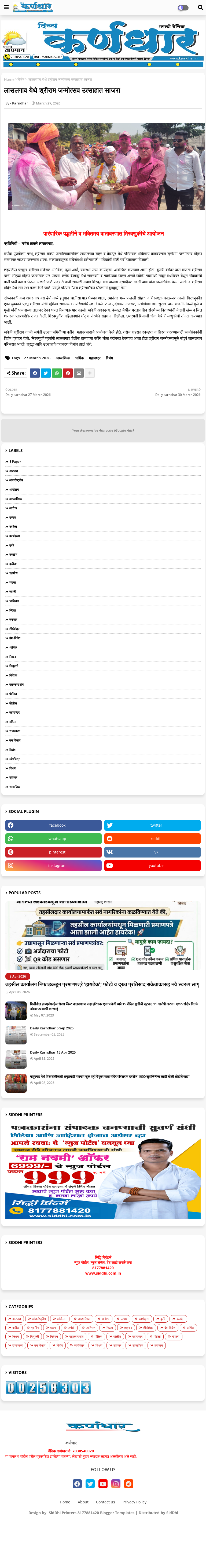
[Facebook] (35, 373)
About (83, 1501)
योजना (175, 1336)
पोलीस (13, 703)
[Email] (79, 373)
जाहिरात (14, 601)
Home (9, 79)
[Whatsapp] (57, 373)
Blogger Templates (117, 1512)
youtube (156, 865)
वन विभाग (14, 740)
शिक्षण (12, 768)
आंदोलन (14, 489)
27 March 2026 (37, 357)
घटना (12, 582)
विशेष (20, 79)
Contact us (105, 1501)
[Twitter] (46, 373)
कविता (13, 526)
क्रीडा (13, 564)
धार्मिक (79, 357)
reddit (156, 838)
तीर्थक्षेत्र (14, 629)
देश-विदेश (14, 638)
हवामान (158, 1345)
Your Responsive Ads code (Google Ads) (103, 430)
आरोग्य (13, 508)
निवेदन (13, 675)
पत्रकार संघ (16, 684)
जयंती (12, 591)
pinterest (57, 852)
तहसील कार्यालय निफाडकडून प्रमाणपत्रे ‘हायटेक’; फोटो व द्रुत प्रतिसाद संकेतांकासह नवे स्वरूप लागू (102, 984)
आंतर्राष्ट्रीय (16, 480)
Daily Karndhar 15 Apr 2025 (53, 1052)
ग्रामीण (13, 573)
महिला (12, 721)
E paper (15, 461)
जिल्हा (12, 610)
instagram (57, 865)
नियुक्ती (13, 666)
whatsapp (57, 838)
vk (156, 852)
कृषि (11, 545)
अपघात (13, 471)
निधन (12, 656)
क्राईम (13, 554)
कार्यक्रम (14, 536)
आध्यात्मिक (63, 357)
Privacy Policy (134, 1501)
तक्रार (13, 619)
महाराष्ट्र (95, 357)
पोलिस (13, 694)
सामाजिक (14, 786)
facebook (57, 825)
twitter (156, 825)
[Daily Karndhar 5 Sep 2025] (16, 1035)
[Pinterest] (68, 373)
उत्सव (12, 517)
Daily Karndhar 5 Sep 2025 (51, 1028)
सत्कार (13, 777)
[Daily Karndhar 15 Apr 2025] (16, 1059)
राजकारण (14, 731)
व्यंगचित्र (14, 759)
